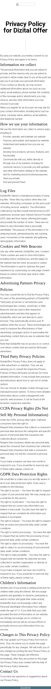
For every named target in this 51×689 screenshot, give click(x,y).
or (27, 666)
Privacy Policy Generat (15, 666)
